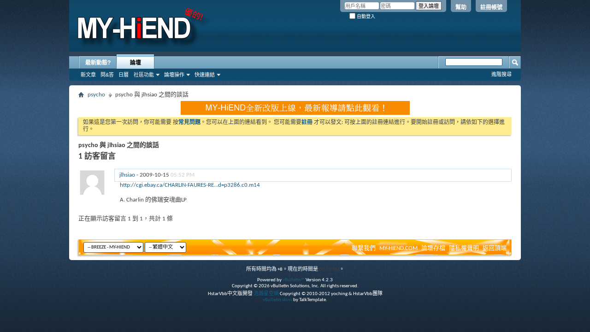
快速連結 (205, 74)
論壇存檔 (433, 248)
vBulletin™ (294, 280)
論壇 (135, 62)
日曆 (123, 74)
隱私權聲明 (464, 248)
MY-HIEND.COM (398, 248)
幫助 (460, 7)
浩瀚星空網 (266, 293)
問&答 (107, 74)
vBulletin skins (277, 299)
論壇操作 (174, 74)
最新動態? (98, 62)
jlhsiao (127, 175)
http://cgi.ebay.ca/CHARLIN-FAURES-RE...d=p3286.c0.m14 (190, 185)
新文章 (88, 74)
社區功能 (144, 74)
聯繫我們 (364, 248)
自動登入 (365, 16)
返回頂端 (495, 248)
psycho (96, 95)
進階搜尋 (501, 74)
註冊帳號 (491, 7)
